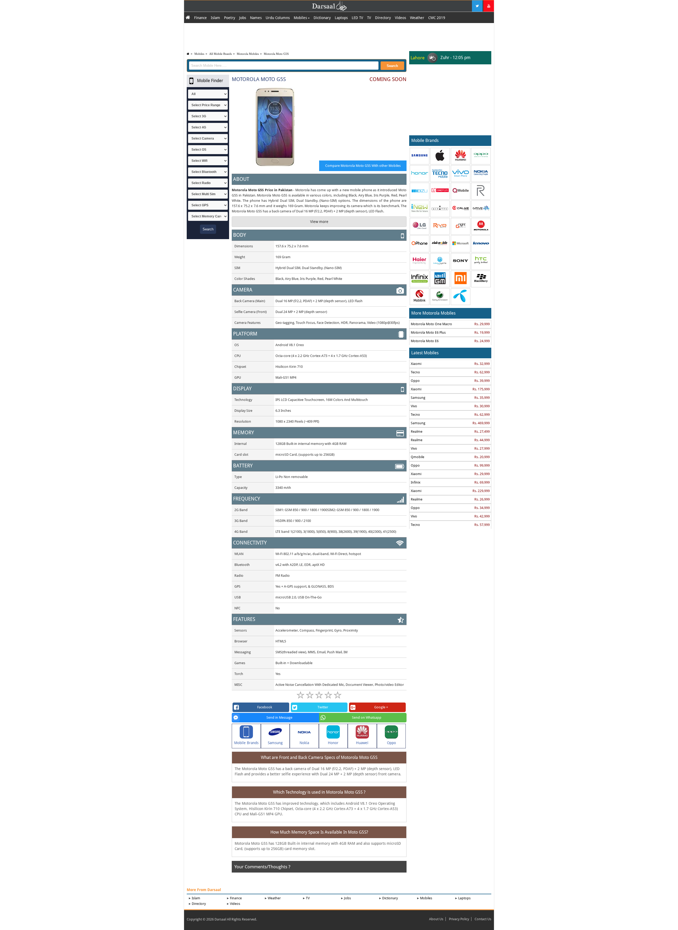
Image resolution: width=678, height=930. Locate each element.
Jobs (242, 18)
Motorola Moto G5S (276, 53)
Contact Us (483, 919)
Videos (400, 18)
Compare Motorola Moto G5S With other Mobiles (363, 166)
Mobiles (301, 18)
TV (369, 18)
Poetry (229, 18)
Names (256, 18)
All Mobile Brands (220, 53)
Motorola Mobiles (248, 53)
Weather (417, 18)
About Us (436, 919)
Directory (383, 18)
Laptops (341, 18)
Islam (215, 18)
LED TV (357, 18)
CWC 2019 (436, 18)
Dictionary (322, 18)
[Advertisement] (339, 36)
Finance (200, 18)
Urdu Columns (278, 18)
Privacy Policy (459, 919)
